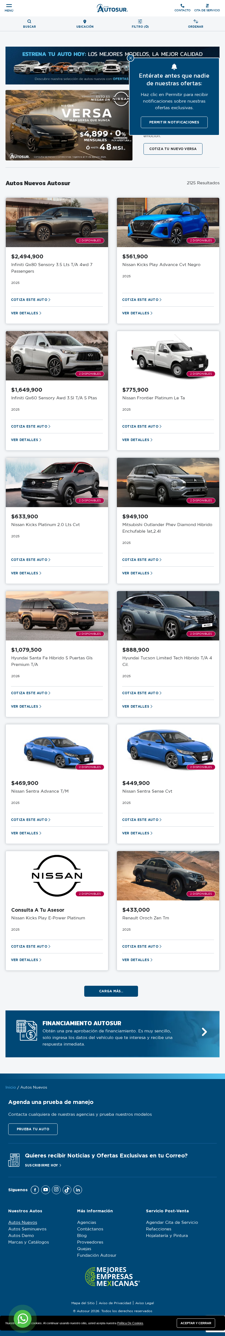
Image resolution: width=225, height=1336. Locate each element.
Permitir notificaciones (174, 122)
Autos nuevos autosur (37, 183)
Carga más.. (111, 991)
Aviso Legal (144, 1303)
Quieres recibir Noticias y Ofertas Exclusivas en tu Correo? (106, 1155)
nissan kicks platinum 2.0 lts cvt (45, 525)
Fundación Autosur (96, 1255)
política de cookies (130, 1323)
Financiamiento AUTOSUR (82, 1023)
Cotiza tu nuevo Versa (173, 149)
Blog (82, 1236)
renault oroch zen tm (145, 918)
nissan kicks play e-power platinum (48, 918)
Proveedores (90, 1242)
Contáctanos (90, 1229)
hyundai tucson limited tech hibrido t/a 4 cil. (167, 661)
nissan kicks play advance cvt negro (161, 265)
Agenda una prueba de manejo (51, 1102)
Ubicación (85, 26)
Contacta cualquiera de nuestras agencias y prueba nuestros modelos (80, 1114)
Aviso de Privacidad (115, 1303)
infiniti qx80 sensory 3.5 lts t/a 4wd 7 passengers (51, 268)
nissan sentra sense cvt (147, 791)
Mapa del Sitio (83, 1303)
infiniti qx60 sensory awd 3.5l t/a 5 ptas (54, 398)
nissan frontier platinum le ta (153, 398)
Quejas (84, 1249)
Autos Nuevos (22, 1223)
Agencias (86, 1223)
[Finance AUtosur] (204, 1032)
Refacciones (158, 1229)
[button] (33, 1129)
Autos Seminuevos (27, 1229)
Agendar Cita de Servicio (172, 1223)
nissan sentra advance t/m (40, 791)
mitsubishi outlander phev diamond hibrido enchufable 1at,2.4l (167, 528)
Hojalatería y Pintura (167, 1236)
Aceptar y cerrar (196, 1323)
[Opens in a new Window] (34, 1189)
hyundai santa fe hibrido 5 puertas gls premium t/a (51, 661)
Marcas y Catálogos (28, 1242)
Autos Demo (21, 1236)
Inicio (10, 1087)
